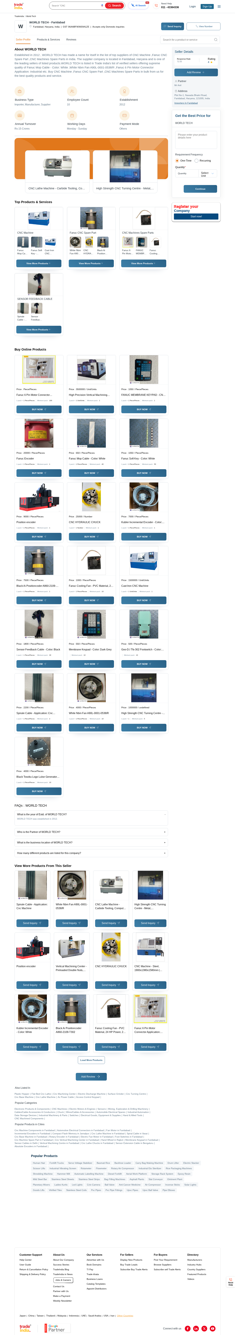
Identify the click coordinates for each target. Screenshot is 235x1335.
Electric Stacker (191, 1163)
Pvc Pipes (96, 1190)
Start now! (196, 216)
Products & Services (48, 39)
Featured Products (196, 1274)
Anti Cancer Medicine (130, 1184)
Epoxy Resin (184, 1174)
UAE (83, 1315)
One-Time (186, 160)
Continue (200, 189)
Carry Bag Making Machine (149, 1163)
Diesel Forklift (115, 1174)
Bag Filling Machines (114, 1179)
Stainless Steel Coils (76, 1190)
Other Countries (125, 1315)
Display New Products (131, 1260)
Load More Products (91, 1060)
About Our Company (63, 1260)
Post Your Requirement (165, 1260)
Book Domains (94, 1264)
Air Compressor (153, 1184)
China (31, 1315)
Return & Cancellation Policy (34, 1269)
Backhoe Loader (122, 1163)
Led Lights (77, 1184)
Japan (23, 1315)
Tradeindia (19, 16)
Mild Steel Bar (40, 1179)
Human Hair (39, 1163)
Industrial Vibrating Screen (63, 1168)
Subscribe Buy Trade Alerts (134, 1269)
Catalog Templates (96, 1284)
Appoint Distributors (96, 1288)
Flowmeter (101, 1168)
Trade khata (93, 1274)
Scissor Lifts (39, 1168)
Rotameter (86, 1168)
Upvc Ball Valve (150, 1190)
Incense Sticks (172, 1184)
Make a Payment (61, 1296)
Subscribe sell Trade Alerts (167, 1269)
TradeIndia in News (63, 1274)
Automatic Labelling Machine (88, 1174)
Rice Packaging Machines (179, 1168)
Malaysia (61, 1315)
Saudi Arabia (94, 1315)
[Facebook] (188, 1328)
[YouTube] (212, 1328)
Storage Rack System (162, 1174)
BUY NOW (37, 409)
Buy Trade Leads (128, 1264)
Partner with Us (61, 1291)
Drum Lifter (173, 1163)
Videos (190, 1279)
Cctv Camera (93, 1184)
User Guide (25, 1264)
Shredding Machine (43, 1174)
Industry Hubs (194, 1264)
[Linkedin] (196, 1328)
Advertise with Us (95, 1260)
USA (106, 1315)
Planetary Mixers (41, 1184)
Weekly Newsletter (62, 1300)
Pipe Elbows (169, 1190)
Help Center (26, 1260)
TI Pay (90, 1269)
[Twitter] (204, 1328)
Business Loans (95, 1279)
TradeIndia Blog (61, 1269)
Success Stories (61, 1264)
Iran (112, 1315)
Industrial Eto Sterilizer (150, 1168)
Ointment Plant (174, 1179)
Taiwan (40, 1315)
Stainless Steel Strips (89, 1179)
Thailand (50, 1315)
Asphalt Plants (137, 1179)
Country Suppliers (196, 1269)
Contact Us (58, 1286)
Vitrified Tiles (55, 1190)
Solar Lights (190, 1184)
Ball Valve (109, 1184)
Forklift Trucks (57, 1163)
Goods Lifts (38, 1190)
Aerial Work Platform (136, 1174)
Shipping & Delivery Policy (33, 1274)
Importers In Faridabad (186, 103)
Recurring (205, 160)
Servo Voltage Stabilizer (80, 1163)
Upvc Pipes (132, 1190)
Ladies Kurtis (60, 1184)
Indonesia (74, 1315)
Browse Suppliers (162, 1264)
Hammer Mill (63, 1174)
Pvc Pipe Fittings (114, 1190)
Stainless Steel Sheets (62, 1179)
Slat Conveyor (156, 1179)
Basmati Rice (103, 1163)
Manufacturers (194, 1260)
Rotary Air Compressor (122, 1168)
